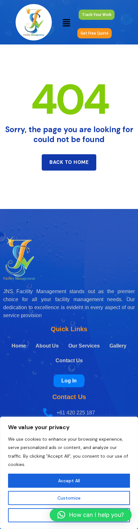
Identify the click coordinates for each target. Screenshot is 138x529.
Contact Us (69, 360)
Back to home (69, 162)
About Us (47, 346)
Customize (69, 498)
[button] (66, 22)
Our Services (84, 346)
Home (19, 346)
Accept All (69, 481)
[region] (69, 473)
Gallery (117, 346)
